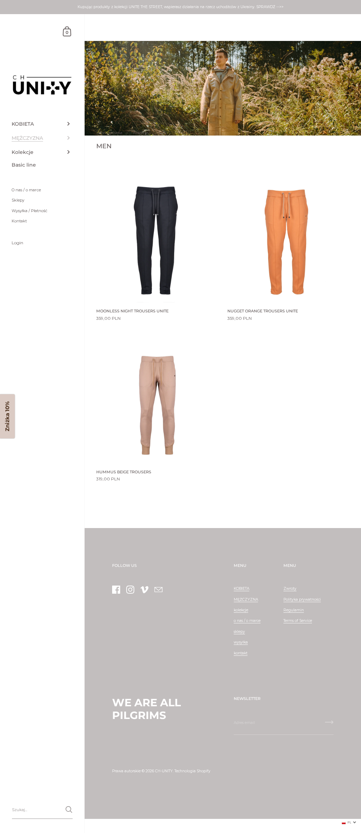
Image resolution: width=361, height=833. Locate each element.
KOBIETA (241, 588)
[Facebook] (116, 589)
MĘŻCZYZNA (246, 599)
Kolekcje (140, 133)
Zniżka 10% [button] (7, 417)
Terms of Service (297, 620)
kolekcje (241, 610)
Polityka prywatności (302, 599)
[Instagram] (130, 589)
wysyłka (241, 642)
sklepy (239, 631)
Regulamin (293, 610)
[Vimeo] (144, 589)
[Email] (158, 589)
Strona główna (109, 133)
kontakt (240, 653)
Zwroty (289, 588)
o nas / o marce (247, 620)
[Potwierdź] (69, 809)
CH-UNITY (164, 771)
